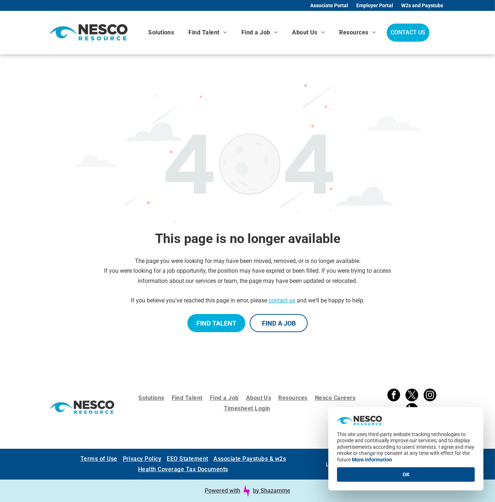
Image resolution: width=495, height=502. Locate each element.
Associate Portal (329, 5)
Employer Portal (374, 5)
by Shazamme (271, 490)
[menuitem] (161, 32)
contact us (282, 300)
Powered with (222, 490)
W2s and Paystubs (422, 5)
